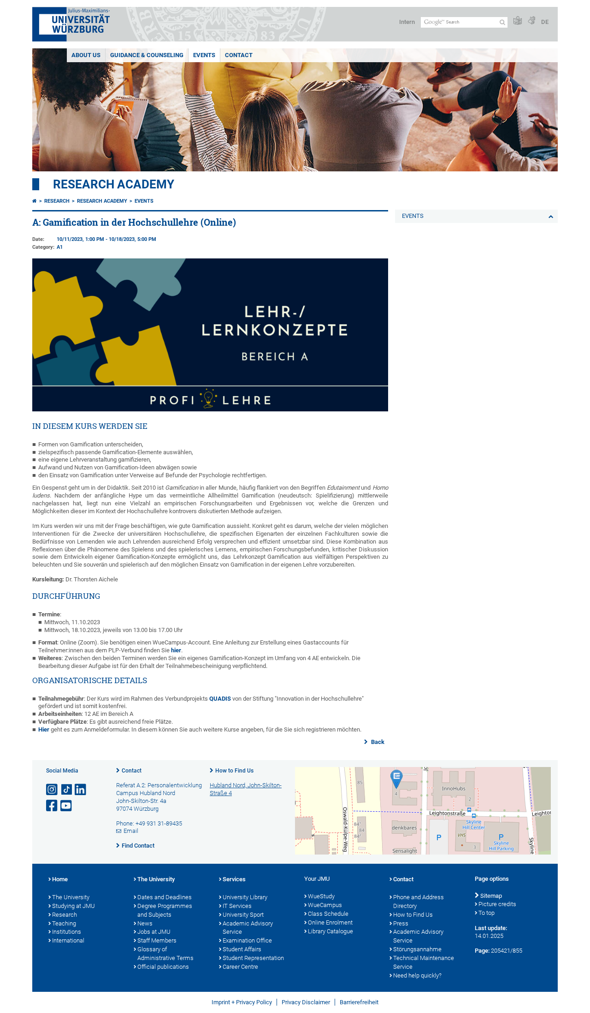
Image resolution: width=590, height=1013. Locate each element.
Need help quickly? (417, 975)
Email (131, 830)
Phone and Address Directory (418, 901)
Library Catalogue (330, 931)
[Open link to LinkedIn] (81, 790)
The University (70, 897)
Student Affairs (242, 949)
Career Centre (240, 966)
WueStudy (321, 896)
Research (57, 201)
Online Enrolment (330, 922)
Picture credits (497, 904)
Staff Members (157, 940)
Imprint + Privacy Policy (242, 1002)
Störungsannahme (417, 949)
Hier (44, 729)
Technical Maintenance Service (423, 962)
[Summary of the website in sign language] (531, 21)
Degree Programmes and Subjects (164, 910)
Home (60, 879)
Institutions (66, 931)
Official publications (163, 966)
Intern (407, 21)
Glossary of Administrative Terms (165, 953)
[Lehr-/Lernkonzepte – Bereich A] (210, 409)
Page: (482, 950)
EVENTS (204, 55)
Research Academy (113, 184)
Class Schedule (328, 913)
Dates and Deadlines (164, 897)
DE (545, 21)
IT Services (237, 905)
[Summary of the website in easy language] (517, 21)
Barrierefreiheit (359, 1002)
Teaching (64, 923)
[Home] (34, 201)
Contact (132, 770)
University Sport (243, 914)
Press (400, 923)
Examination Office (247, 940)
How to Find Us (234, 770)
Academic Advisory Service (248, 928)
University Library (245, 897)
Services (234, 879)
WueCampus (325, 905)
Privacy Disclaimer (306, 1002)
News (145, 923)
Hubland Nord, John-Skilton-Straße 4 (246, 789)
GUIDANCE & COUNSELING (146, 55)
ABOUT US (85, 55)
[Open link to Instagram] (52, 790)
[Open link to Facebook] (52, 806)
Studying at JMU (73, 905)
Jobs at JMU (154, 931)
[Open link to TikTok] (66, 790)
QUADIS (220, 698)
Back (377, 741)
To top (486, 912)
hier (176, 650)
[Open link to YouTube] (66, 806)
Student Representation (253, 957)
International (68, 940)
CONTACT (239, 55)
